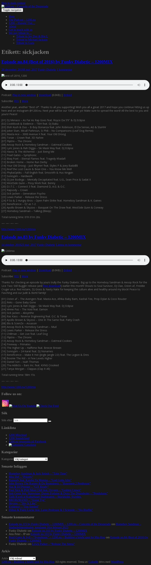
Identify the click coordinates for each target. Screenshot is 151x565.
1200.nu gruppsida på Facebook (27, 441)
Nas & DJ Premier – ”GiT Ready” (29, 486)
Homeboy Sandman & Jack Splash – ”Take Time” (38, 473)
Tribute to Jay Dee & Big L (32, 36)
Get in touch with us (20, 29)
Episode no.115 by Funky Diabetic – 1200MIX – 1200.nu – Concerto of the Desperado (60, 524)
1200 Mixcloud (18, 434)
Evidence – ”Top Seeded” (24, 506)
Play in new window (24, 95)
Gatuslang (30, 444)
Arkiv (4, 558)
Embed (68, 95)
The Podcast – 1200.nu (22, 19)
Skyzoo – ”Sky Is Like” (23, 503)
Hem (12, 16)
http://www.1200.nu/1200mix (18, 229)
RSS (16, 101)
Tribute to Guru (25, 42)
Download (45, 95)
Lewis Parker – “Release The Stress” (53, 544)
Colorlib (93, 561)
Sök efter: (7, 420)
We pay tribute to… (20, 33)
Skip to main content (13, 3)
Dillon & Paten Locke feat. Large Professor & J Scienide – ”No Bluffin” (51, 509)
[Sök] (49, 421)
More (25, 101)
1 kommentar (64, 69)
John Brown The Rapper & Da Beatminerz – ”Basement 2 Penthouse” (50, 483)
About (12, 26)
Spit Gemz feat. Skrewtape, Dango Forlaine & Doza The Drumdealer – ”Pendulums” (58, 493)
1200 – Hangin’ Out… (22, 23)
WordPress (117, 561)
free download (51, 286)
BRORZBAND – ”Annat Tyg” (27, 500)
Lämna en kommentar (68, 244)
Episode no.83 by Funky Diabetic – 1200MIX (43, 237)
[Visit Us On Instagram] (5, 405)
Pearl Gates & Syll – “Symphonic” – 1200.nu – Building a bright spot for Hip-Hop (57, 537)
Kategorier (7, 459)
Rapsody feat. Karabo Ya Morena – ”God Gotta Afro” (40, 480)
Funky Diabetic (47, 69)
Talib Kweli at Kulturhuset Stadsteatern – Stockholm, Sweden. (45, 496)
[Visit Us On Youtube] (22, 405)
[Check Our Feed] (47, 405)
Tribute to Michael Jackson (32, 39)
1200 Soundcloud (19, 438)
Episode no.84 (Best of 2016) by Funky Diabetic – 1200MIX (57, 61)
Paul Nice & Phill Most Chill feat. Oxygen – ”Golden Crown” (45, 490)
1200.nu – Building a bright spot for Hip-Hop (28, 561)
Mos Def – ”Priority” (21, 476)
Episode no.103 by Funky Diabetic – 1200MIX (59, 530)
